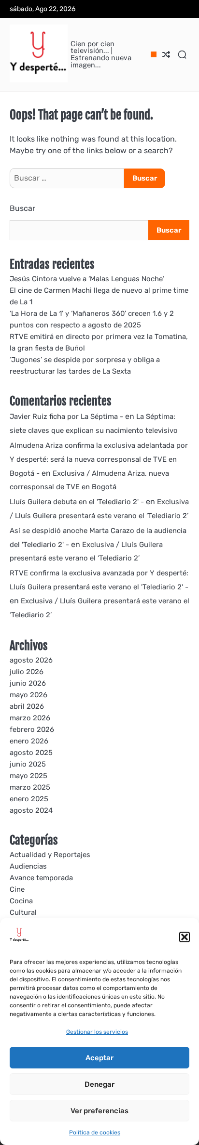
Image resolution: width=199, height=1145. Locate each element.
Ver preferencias (99, 1110)
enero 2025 (29, 798)
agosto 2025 (31, 752)
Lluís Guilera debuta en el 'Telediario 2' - (77, 501)
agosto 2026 (31, 660)
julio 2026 (26, 671)
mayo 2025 (28, 775)
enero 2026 (29, 741)
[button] (184, 937)
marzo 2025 (30, 787)
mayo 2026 (28, 694)
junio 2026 (28, 683)
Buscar (22, 208)
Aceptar (99, 1058)
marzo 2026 (30, 718)
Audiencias (28, 866)
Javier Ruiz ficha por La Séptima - (66, 416)
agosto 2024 (31, 810)
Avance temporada (41, 877)
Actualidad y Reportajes (50, 854)
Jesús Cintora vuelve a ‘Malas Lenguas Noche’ (87, 278)
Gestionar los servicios (97, 1031)
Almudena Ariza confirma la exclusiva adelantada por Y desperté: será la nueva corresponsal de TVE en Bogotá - (99, 459)
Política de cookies (94, 1132)
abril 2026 (27, 706)
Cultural (23, 912)
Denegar (99, 1084)
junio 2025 (28, 764)
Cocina (21, 901)
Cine (17, 889)
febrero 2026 (32, 729)
